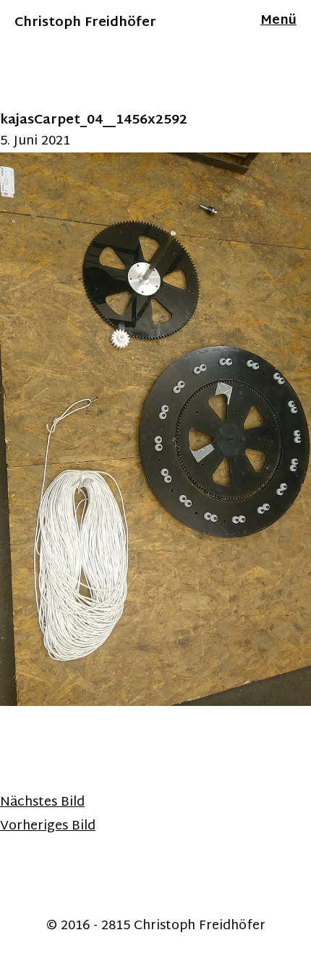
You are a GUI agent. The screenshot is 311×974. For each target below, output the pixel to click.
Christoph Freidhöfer (85, 23)
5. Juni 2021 (35, 141)
